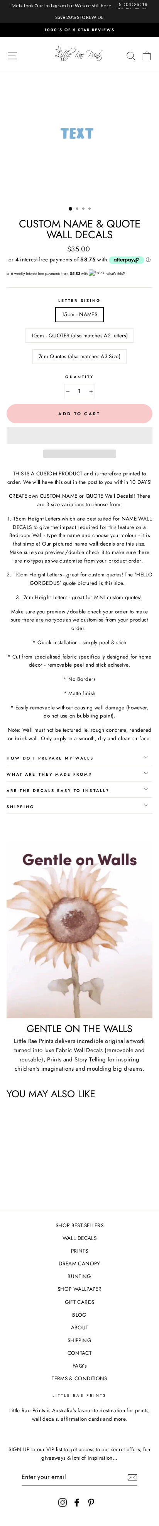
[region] (79, 11)
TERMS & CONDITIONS (79, 1378)
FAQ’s (79, 1365)
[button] (79, 435)
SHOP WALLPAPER (79, 1289)
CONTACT (79, 1353)
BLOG (79, 1315)
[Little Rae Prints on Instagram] (62, 1502)
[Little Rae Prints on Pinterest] (91, 1502)
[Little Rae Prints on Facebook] (77, 1502)
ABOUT (79, 1327)
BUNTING (79, 1276)
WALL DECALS (79, 1238)
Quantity (79, 377)
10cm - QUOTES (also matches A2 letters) (79, 335)
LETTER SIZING (79, 300)
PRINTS (79, 1251)
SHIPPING (79, 1340)
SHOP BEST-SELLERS (79, 1225)
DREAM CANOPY (79, 1263)
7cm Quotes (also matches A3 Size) (79, 356)
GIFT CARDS (79, 1302)
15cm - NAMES (79, 314)
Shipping (20, 807)
